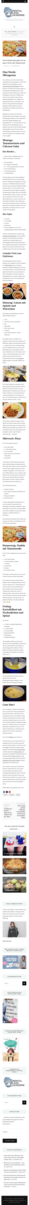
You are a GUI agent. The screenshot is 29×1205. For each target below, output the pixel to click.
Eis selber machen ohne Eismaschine (13, 853)
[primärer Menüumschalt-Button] (14, 27)
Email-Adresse (6, 1124)
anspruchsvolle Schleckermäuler (11, 86)
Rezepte (18, 794)
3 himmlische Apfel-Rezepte (11, 890)
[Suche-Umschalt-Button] (25, 1)
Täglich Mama (8, 265)
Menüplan (11, 737)
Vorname (5, 1131)
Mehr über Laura (7, 941)
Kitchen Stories (18, 751)
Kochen (5, 794)
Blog (7, 747)
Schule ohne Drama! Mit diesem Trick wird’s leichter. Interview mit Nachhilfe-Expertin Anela (14, 1157)
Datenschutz (17, 1202)
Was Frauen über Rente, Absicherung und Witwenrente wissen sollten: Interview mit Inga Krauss (14, 1177)
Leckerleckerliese (20, 749)
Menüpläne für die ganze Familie (11, 760)
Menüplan (12, 794)
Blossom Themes (14, 1200)
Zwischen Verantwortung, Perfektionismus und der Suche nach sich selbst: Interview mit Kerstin (15, 1184)
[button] (4, 792)
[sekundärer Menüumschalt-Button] (3, 1)
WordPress (11, 1202)
